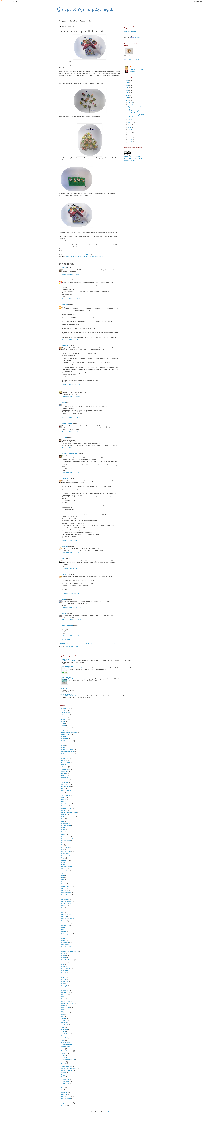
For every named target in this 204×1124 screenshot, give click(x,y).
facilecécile (64, 688)
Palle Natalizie (65, 936)
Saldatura (64, 1020)
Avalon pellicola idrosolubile (69, 732)
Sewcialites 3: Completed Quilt (69, 660)
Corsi (90, 21)
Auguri (63, 730)
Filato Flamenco (66, 842)
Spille (63, 1040)
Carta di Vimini (65, 762)
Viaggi (63, 1075)
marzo (130, 137)
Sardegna (64, 1022)
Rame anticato (65, 992)
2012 (127, 92)
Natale (63, 927)
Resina (63, 999)
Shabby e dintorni (67, 625)
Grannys (63, 873)
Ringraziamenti (65, 1012)
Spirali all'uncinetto (66, 1044)
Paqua (63, 938)
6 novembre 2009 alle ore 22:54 (71, 384)
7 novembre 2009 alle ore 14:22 (71, 472)
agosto (130, 124)
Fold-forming (65, 860)
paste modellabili (66, 1098)
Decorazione (74, 256)
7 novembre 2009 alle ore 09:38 (71, 432)
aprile (129, 134)
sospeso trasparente (67, 1103)
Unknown (65, 304)
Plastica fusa (65, 970)
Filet (62, 845)
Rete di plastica (65, 1001)
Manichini (64, 905)
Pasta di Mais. (65, 944)
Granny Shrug (65, 871)
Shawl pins (64, 1029)
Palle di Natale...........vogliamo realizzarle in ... (134, 111)
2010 (127, 97)
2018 (127, 80)
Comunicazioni (65, 784)
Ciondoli (63, 775)
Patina (63, 949)
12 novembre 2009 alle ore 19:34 (71, 620)
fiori (62, 1090)
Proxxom (63, 979)
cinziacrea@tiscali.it (130, 31)
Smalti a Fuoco (65, 1033)
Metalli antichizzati (66, 914)
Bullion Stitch (65, 758)
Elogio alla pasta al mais (134, 107)
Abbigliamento (65, 708)
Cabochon (64, 760)
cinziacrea (69, 254)
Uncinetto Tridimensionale (68, 1068)
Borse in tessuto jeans (67, 751)
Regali (63, 996)
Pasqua (63, 940)
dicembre (130, 102)
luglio (129, 127)
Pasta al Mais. (82, 256)
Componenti (64, 782)
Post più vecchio (115, 643)
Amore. (63, 721)
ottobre (130, 119)
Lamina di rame (65, 894)
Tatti (63, 558)
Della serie (64, 814)
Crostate (63, 801)
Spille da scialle (65, 1042)
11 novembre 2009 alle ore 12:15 (71, 568)
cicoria (64, 390)
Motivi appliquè (65, 925)
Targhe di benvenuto (67, 1051)
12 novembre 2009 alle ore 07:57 (71, 607)
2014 (127, 87)
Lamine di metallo (66, 897)
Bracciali (63, 756)
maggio (130, 132)
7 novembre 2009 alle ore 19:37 (71, 540)
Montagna (64, 921)
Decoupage (64, 810)
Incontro (63, 888)
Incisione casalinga (66, 886)
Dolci (62, 819)
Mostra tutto (141, 701)
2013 (127, 90)
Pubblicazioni (65, 981)
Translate (137, 37)
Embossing (64, 823)
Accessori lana (65, 712)
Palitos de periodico (67, 934)
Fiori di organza (65, 853)
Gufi (62, 877)
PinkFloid (64, 962)
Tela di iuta (64, 1053)
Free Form (64, 862)
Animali (63, 725)
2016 (127, 82)
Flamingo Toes (65, 659)
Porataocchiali (65, 975)
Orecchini (64, 929)
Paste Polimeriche (66, 947)
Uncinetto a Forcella (67, 1070)
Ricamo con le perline (67, 1003)
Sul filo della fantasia (85, 9)
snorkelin (64, 1101)
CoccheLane (65, 777)
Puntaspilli (88, 256)
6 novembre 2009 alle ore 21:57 (71, 299)
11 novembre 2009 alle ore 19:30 (71, 593)
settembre (131, 122)
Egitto (63, 821)
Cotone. (63, 797)
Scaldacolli (64, 1025)
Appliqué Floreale (66, 728)
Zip (62, 1085)
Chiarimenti (64, 767)
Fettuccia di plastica (67, 838)
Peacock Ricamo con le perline (70, 951)
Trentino (63, 1062)
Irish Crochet (65, 890)
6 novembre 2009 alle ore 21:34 (71, 274)
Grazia (64, 402)
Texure (63, 1055)
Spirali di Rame (65, 1046)
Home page (62, 21)
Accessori (64, 710)
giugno (130, 129)
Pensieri (63, 955)
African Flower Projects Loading (76, 679)
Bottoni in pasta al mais (68, 754)
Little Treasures (66, 677)
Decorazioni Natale (66, 808)
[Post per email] (92, 254)
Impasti (63, 881)
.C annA (64, 437)
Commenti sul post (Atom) (71, 646)
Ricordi (63, 1009)
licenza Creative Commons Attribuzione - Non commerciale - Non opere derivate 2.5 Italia (133, 158)
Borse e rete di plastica (67, 749)
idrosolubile (64, 1094)
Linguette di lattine (66, 901)
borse (63, 1088)
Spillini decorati (99, 256)
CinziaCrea (73, 21)
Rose (93, 256)
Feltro (63, 832)
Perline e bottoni (67, 423)
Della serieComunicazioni (68, 816)
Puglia (63, 983)
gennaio (130, 142)
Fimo (62, 849)
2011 (127, 95)
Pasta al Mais (65, 942)
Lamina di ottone (66, 892)
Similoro (63, 1031)
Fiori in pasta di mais (67, 855)
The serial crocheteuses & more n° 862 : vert (80, 667)
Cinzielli (63, 773)
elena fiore (65, 280)
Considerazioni (65, 786)
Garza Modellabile (66, 866)
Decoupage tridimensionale (69, 812)
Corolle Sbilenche (66, 790)
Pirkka (63, 964)
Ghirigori (63, 868)
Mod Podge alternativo (67, 918)
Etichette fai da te (66, 825)
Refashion (64, 994)
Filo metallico (65, 847)
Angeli (63, 723)
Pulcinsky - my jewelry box (70, 453)
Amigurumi (64, 719)
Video (63, 1077)
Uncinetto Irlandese (66, 1066)
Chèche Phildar (65, 769)
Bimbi (63, 747)
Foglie (63, 858)
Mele (62, 912)
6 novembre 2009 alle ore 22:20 (71, 340)
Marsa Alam (64, 910)
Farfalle (63, 829)
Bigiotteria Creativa (66, 741)
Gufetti (63, 875)
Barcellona (64, 736)
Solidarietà (64, 1036)
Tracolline (64, 1057)
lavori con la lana (66, 1096)
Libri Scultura (65, 899)
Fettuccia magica (66, 840)
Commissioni (67, 256)
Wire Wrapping (65, 1081)
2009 (127, 100)
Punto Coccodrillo (66, 988)
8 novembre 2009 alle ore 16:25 (71, 552)
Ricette (63, 1005)
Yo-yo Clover (65, 1083)
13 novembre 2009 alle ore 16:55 (71, 636)
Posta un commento (66, 639)
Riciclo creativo (65, 1007)
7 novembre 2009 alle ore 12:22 (71, 448)
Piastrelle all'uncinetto (67, 960)
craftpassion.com (66, 694)
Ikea (62, 879)
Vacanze (63, 1072)
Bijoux (63, 745)
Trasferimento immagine (68, 1059)
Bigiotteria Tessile (66, 743)
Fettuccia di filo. (65, 836)
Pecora (63, 953)
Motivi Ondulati (65, 923)
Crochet (63, 799)
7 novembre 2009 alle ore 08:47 (71, 418)
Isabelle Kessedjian (67, 666)
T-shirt (63, 1049)
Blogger (110, 1112)
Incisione (63, 884)
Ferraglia (63, 834)
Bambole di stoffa (66, 734)
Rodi (62, 1014)
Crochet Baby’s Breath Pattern (69, 695)
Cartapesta (64, 764)
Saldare (63, 1018)
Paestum (63, 931)
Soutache (64, 1038)
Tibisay (64, 267)
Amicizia (63, 717)
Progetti (63, 977)
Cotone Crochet (65, 795)
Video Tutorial (65, 1079)
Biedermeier (64, 738)
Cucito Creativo (65, 803)
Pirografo (64, 966)
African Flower (65, 715)
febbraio (130, 139)
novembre (131, 104)
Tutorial (82, 21)
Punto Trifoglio (65, 990)
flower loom (64, 1092)
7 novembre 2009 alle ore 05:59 (71, 396)
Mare (62, 908)
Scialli (63, 1027)
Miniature (64, 916)
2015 (127, 85)
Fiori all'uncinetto (66, 851)
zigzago (64, 613)
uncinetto (64, 1105)
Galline (63, 864)
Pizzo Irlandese (65, 968)
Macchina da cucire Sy (67, 903)
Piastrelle (64, 957)
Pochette (63, 973)
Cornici (63, 788)
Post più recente (63, 643)
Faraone (63, 827)
